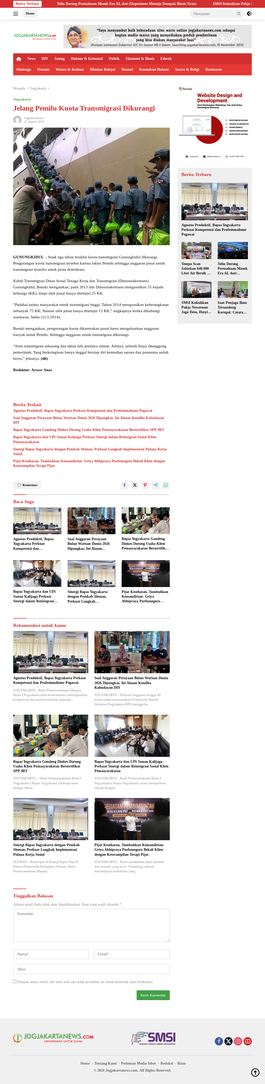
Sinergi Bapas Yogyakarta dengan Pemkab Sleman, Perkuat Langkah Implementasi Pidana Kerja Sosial (90, 451)
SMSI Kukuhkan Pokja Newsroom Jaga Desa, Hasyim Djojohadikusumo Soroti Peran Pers (196, 308)
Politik (114, 59)
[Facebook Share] (124, 485)
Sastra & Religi (187, 69)
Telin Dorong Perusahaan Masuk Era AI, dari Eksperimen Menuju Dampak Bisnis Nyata (80, 4)
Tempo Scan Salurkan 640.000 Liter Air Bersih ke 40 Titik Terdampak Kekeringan (196, 269)
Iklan (181, 1063)
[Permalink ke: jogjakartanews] (17, 119)
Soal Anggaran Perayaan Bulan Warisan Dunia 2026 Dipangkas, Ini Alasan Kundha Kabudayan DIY (88, 420)
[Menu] (16, 13)
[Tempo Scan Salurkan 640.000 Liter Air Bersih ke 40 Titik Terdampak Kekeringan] (196, 250)
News (31, 59)
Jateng (59, 59)
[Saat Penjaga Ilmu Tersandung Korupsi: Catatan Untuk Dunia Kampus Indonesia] (233, 289)
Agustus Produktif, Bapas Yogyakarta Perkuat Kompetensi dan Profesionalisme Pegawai (82, 411)
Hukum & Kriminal (87, 59)
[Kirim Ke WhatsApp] (166, 485)
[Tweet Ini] (135, 485)
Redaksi (166, 1063)
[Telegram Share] (155, 485)
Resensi (127, 69)
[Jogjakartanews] (35, 36)
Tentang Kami (105, 1063)
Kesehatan (213, 69)
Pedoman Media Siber (138, 1063)
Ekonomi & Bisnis (140, 59)
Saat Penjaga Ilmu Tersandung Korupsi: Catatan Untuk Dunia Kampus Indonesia (232, 308)
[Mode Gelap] (249, 13)
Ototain (43, 69)
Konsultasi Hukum (154, 69)
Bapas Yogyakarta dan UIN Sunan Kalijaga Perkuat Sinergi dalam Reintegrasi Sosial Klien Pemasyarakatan (84, 439)
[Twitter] (228, 1041)
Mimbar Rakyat (102, 69)
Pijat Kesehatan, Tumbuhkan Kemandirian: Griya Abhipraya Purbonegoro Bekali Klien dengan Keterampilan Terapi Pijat (89, 463)
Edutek (166, 59)
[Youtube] (248, 1041)
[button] (239, 13)
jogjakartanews (33, 118)
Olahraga (23, 69)
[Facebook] (219, 1041)
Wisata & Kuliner (70, 69)
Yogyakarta (22, 99)
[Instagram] (238, 1041)
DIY (45, 59)
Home (30, 13)
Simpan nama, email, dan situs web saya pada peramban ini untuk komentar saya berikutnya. (85, 982)
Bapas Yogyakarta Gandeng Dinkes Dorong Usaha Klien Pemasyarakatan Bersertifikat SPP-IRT (88, 430)
